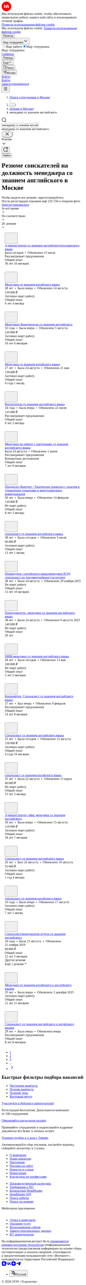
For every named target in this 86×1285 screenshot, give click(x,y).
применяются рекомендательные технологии (35, 1243)
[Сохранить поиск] (6, 150)
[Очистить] (7, 134)
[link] (8, 67)
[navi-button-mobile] (6, 89)
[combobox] (20, 125)
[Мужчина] (11, 688)
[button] (6, 76)
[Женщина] (11, 238)
